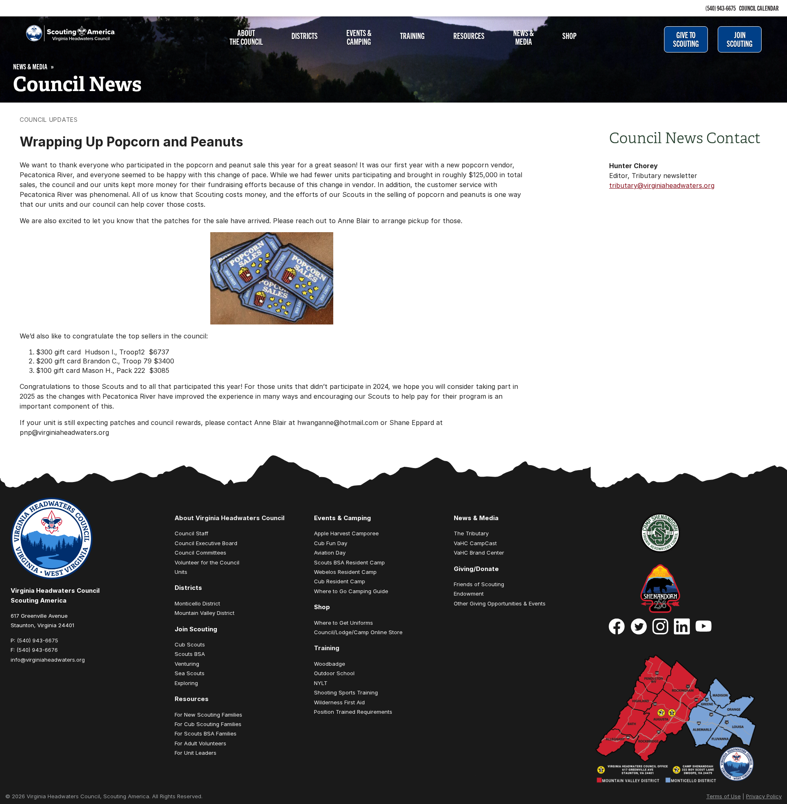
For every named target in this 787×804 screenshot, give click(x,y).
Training (412, 35)
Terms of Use (723, 796)
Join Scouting (740, 38)
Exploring (186, 683)
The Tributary (471, 533)
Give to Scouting (686, 38)
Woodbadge (329, 663)
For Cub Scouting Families (208, 724)
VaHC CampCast (475, 543)
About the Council (246, 36)
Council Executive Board (206, 543)
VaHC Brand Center (479, 552)
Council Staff (191, 533)
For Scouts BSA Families (206, 733)
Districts (304, 35)
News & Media (523, 36)
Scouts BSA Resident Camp (349, 562)
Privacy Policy (764, 796)
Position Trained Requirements (353, 711)
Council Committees (200, 552)
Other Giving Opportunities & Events (500, 603)
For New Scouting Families (208, 714)
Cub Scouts (190, 644)
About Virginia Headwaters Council (229, 518)
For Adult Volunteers (200, 743)
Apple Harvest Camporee (346, 533)
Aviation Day (330, 552)
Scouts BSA (190, 654)
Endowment (469, 593)
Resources (468, 35)
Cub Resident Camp (339, 581)
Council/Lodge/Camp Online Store (358, 632)
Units (181, 572)
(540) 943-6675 (720, 8)
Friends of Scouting (479, 584)
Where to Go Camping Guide (351, 591)
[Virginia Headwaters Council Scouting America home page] (64, 38)
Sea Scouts (190, 673)
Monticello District (197, 603)
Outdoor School (334, 673)
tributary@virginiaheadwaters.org (661, 185)
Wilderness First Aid (339, 702)
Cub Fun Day (330, 543)
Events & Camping (358, 36)
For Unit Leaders (195, 752)
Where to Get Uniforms (343, 622)
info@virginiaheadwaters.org (48, 659)
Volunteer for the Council (207, 562)
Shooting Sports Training (346, 692)
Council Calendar (759, 8)
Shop (569, 35)
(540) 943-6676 (37, 649)
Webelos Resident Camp (345, 572)
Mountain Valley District (204, 613)
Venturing (187, 663)
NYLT (321, 683)
